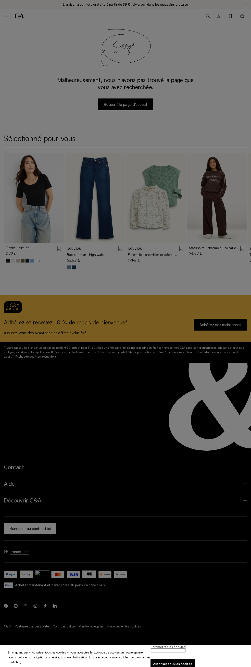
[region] (125, 656)
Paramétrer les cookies (168, 647)
